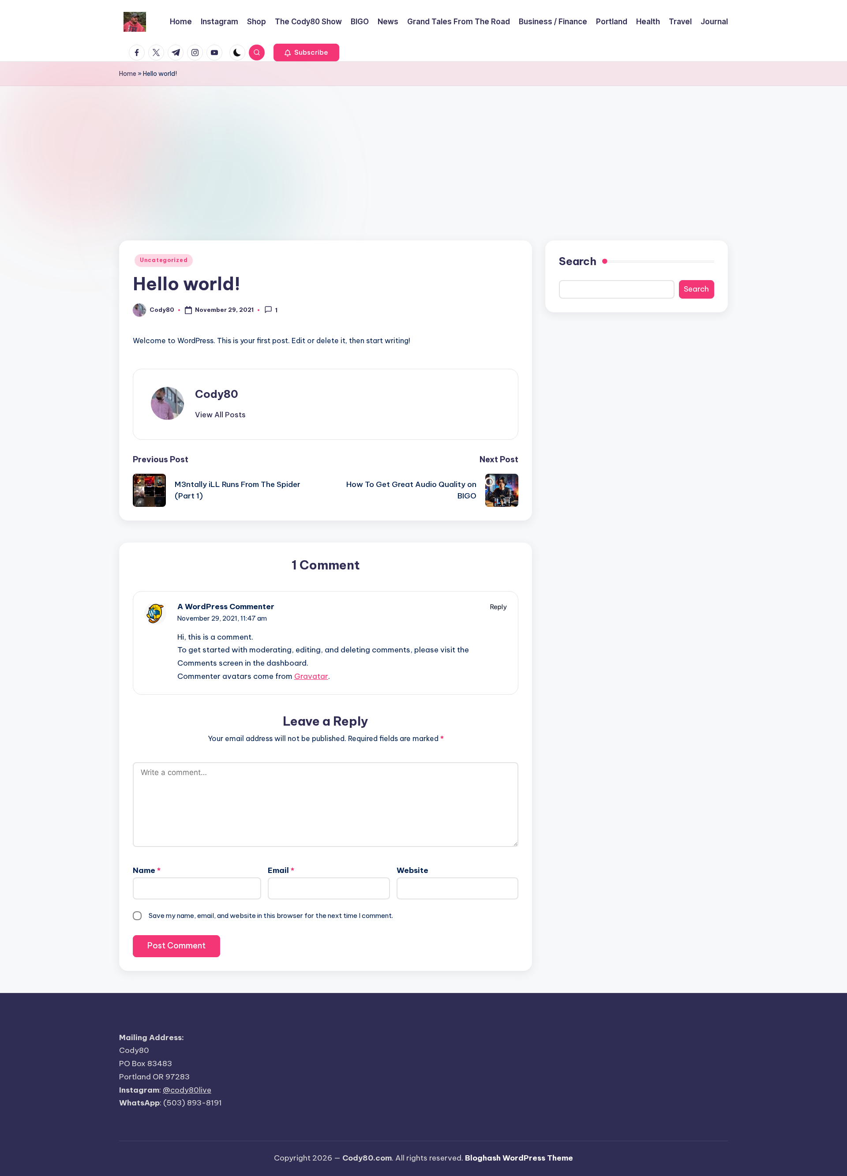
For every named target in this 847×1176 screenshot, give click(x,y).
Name (147, 870)
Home (127, 74)
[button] (306, 52)
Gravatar (311, 676)
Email (281, 870)
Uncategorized (163, 260)
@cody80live (187, 1090)
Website (412, 870)
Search (577, 261)
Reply (498, 607)
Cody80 (216, 394)
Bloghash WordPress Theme (519, 1158)
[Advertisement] (423, 152)
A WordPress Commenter (225, 606)
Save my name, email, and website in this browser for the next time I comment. (271, 915)
